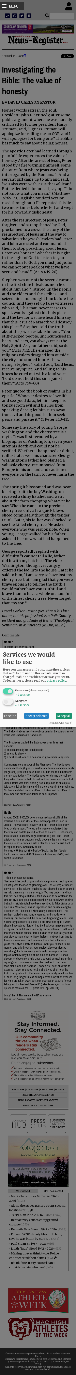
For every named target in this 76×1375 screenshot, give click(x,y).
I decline (10, 716)
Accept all (64, 716)
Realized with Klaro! (60, 722)
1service (22, 694)
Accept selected (36, 716)
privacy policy (56, 680)
